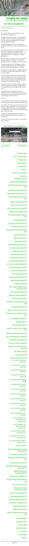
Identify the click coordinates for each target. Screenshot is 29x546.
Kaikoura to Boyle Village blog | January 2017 (16, 333)
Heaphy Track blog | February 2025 (19, 202)
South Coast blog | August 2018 (19, 298)
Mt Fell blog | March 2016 (21, 355)
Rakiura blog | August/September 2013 (18, 499)
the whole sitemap (22, 534)
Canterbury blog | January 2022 (19, 251)
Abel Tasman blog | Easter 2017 (19, 325)
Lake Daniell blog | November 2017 (19, 318)
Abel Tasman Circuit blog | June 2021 (18, 267)
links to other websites (21, 528)
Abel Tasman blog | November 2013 (19, 496)
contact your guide (22, 525)
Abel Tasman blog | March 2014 (19, 485)
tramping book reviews (21, 522)
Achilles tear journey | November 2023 (18, 212)
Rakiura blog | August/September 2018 (18, 295)
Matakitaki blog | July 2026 (20, 179)
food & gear (24, 169)
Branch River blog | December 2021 (19, 254)
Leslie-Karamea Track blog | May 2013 (18, 503)
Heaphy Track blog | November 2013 (18, 493)
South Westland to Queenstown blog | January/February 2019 (18, 288)
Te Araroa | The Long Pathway (20, 156)
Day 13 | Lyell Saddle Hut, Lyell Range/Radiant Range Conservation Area (19, 419)
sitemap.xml (24, 538)
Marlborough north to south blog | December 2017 (16, 314)
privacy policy (24, 531)
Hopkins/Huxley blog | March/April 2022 (17, 245)
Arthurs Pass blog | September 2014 (18, 476)
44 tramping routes (22, 160)
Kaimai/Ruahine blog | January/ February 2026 (17, 186)
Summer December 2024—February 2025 (17, 208)
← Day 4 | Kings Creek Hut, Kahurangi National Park (6, 146)
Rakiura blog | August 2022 (20, 235)
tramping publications (22, 518)
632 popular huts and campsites (19, 173)
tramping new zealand (17, 18)
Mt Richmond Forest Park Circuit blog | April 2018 (17, 303)
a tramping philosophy (22, 163)
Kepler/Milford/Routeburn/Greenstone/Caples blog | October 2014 (16, 467)
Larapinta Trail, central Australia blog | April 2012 (17, 513)
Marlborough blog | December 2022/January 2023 (17, 231)
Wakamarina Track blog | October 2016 (18, 343)
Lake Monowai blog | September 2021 (18, 258)
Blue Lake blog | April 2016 (21, 351)
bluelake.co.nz (20, 541)
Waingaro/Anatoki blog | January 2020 (18, 277)
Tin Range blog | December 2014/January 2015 (17, 458)
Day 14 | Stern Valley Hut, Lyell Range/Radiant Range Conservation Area (19, 426)
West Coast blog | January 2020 (19, 274)
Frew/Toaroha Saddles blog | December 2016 (16, 337)
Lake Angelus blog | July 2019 (20, 284)
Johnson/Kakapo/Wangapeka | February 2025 (18, 198)
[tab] (27, 1)
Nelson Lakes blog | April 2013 (20, 506)
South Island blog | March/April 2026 (18, 182)
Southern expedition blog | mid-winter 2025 (17, 193)
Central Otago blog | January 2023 (19, 226)
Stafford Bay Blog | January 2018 (19, 307)
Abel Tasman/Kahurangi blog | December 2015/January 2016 (17, 450)
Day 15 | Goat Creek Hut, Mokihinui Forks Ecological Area (18, 432)
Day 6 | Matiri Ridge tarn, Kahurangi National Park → (22, 146)
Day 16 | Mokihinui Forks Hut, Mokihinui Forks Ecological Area (17, 436)
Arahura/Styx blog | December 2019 (18, 280)
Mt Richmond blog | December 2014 (18, 463)
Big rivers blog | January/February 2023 (18, 223)
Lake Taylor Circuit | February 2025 (19, 205)
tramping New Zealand (5, 26)
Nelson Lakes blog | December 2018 (18, 292)
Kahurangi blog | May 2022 (20, 241)
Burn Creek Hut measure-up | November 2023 (18, 216)
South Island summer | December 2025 (18, 190)
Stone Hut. (22, 126)
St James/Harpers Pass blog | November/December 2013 (20, 489)
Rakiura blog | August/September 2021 (18, 261)
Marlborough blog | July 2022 (20, 238)
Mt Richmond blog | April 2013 (20, 509)
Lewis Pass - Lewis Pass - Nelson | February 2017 (17, 329)
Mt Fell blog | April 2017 (21, 322)
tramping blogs (14, 26)
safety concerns (23, 166)
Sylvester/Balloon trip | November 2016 (18, 340)
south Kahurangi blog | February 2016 (18, 358)
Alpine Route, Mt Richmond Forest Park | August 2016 (18, 347)
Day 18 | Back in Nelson (21, 445)
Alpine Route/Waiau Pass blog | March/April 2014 (17, 480)
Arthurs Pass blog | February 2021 (19, 270)
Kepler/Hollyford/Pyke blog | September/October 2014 (20, 472)
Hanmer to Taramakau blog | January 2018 (17, 310)
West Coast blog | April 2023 (20, 220)
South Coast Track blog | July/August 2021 (17, 264)
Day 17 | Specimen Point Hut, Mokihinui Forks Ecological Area (17, 441)
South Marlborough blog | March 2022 (18, 248)
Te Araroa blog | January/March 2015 (18, 454)
